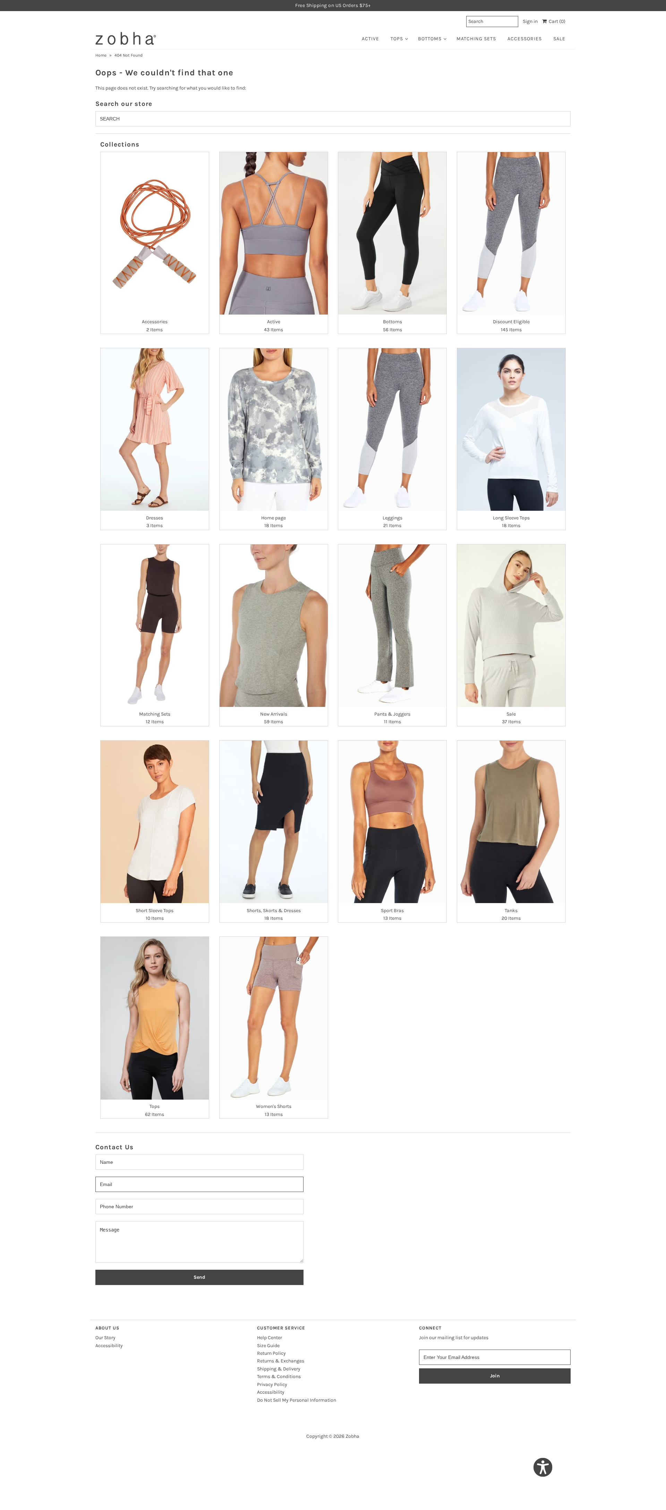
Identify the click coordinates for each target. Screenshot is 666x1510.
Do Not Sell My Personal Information (296, 1400)
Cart (556, 21)
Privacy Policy (272, 1384)
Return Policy (271, 1353)
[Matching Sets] (155, 625)
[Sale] (511, 625)
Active (370, 39)
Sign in (530, 21)
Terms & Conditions (279, 1376)
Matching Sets (476, 39)
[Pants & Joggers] (392, 625)
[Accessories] (155, 233)
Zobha (352, 1436)
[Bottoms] (392, 233)
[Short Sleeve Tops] (155, 822)
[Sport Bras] (392, 822)
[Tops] (155, 1018)
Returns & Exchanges (280, 1361)
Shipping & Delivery (278, 1369)
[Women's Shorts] (274, 1018)
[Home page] (274, 429)
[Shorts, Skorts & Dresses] (274, 822)
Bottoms (430, 39)
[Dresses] (155, 429)
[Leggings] (392, 429)
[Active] (274, 233)
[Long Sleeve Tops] (511, 429)
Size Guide (268, 1346)
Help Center (269, 1338)
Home (100, 55)
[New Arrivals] (274, 625)
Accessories (524, 39)
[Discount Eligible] (511, 233)
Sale (559, 39)
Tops (397, 39)
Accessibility (109, 1346)
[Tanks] (511, 822)
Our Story (105, 1338)
